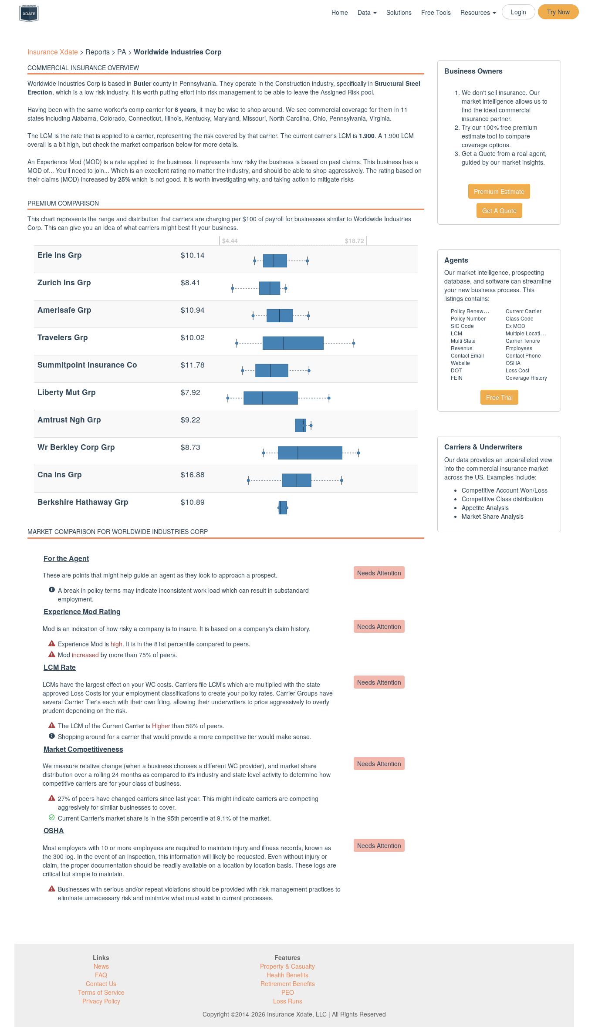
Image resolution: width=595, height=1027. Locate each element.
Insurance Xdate (52, 52)
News (101, 966)
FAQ (101, 974)
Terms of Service (101, 992)
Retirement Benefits (287, 983)
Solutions (399, 12)
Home (339, 12)
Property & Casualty (287, 966)
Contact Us (101, 983)
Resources (476, 12)
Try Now (558, 11)
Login (518, 11)
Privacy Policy (101, 1001)
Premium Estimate (499, 191)
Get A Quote (499, 210)
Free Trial (499, 397)
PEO (287, 992)
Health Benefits (287, 974)
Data (365, 12)
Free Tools (436, 12)
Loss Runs (287, 1001)
